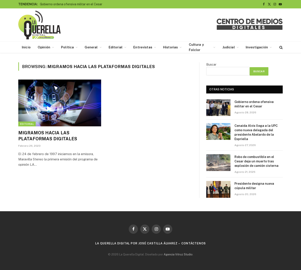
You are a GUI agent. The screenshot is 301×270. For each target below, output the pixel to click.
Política (67, 47)
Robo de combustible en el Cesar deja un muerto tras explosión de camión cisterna (256, 161)
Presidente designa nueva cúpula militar (254, 186)
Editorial (116, 47)
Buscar (211, 64)
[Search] (281, 47)
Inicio (26, 47)
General (91, 47)
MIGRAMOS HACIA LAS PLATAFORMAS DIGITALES (47, 135)
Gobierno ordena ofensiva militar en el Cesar (71, 4)
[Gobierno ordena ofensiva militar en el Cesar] (218, 107)
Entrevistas (142, 47)
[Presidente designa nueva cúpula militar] (218, 189)
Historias (170, 47)
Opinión (44, 47)
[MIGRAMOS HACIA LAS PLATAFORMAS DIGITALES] (59, 103)
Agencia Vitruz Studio (178, 254)
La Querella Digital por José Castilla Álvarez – (137, 243)
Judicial (229, 47)
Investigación (257, 47)
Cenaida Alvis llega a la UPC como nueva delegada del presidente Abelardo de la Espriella (256, 132)
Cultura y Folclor (196, 47)
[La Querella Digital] (39, 25)
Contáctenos (193, 243)
